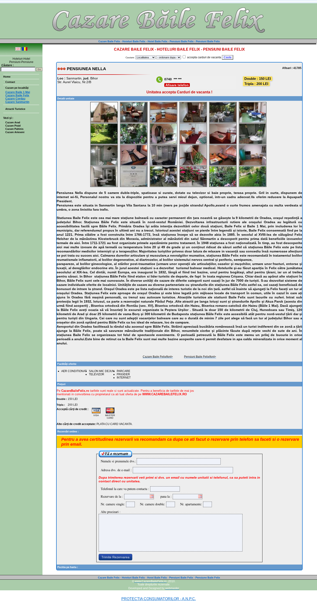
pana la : (165, 496)
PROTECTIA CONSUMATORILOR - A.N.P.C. (158, 599)
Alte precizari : (110, 512)
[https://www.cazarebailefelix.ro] (158, 37)
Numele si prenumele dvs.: (118, 461)
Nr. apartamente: (190, 504)
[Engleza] (18, 50)
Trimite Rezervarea (115, 557)
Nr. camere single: (113, 504)
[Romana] (24, 50)
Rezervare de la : (112, 496)
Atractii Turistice (15, 109)
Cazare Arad (12, 122)
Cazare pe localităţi (17, 87)
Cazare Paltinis (14, 128)
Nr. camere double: (151, 504)
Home (6, 76)
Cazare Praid (13, 125)
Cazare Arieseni (14, 132)
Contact (10, 82)
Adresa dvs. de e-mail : (116, 470)
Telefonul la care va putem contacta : (125, 489)
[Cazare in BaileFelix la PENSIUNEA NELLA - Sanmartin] (104, 122)
